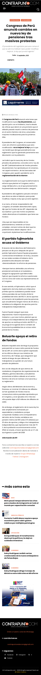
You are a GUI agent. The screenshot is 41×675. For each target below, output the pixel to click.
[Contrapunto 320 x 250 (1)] (18, 608)
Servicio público (17, 515)
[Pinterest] (27, 60)
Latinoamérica (26, 20)
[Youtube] (5, 658)
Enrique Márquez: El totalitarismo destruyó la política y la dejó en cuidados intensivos (19, 538)
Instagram (24, 456)
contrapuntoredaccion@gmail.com (24, 448)
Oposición (15, 533)
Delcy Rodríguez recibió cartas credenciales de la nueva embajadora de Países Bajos (21, 555)
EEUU (13, 497)
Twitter (16, 456)
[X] (22, 60)
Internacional (14, 20)
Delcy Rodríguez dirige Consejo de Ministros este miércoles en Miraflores (21, 572)
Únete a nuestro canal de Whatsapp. (20, 632)
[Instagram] (16, 654)
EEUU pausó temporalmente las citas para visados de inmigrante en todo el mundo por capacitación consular (21, 503)
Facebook (10, 655)
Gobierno (15, 550)
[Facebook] (17, 60)
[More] (31, 465)
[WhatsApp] (32, 60)
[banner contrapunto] (20, 107)
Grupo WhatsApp (28, 454)
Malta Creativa (21, 672)
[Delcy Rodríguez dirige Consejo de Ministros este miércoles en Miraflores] (5, 566)
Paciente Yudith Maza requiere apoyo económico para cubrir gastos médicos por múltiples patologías (21, 520)
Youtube (9, 658)
